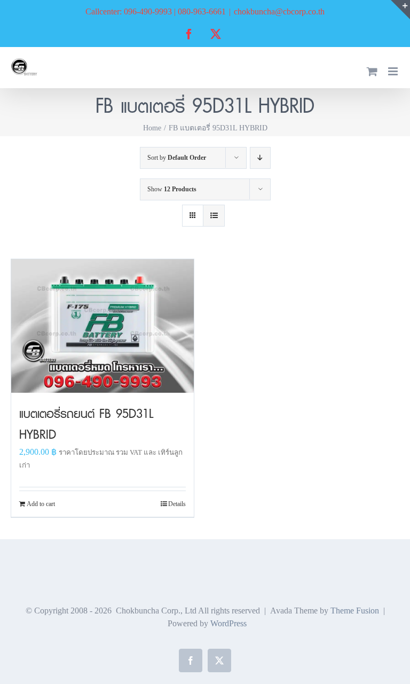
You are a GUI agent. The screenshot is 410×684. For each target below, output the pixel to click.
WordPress (228, 623)
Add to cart (41, 504)
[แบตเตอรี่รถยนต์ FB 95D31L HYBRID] (102, 326)
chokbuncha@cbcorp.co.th (279, 11)
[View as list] (213, 215)
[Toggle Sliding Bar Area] (400, 9)
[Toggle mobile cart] (372, 71)
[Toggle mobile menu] (393, 71)
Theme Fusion (354, 610)
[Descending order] (260, 158)
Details (177, 504)
